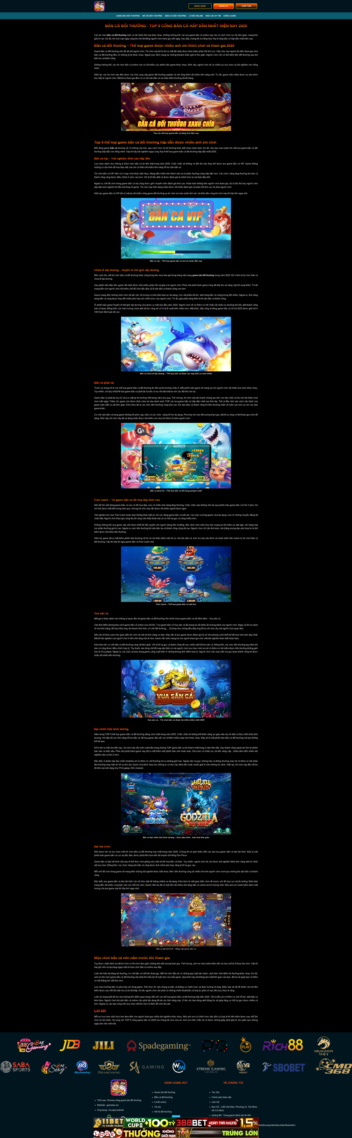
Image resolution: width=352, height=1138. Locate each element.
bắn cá (113, 148)
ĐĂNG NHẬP (200, 6)
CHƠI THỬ (246, 6)
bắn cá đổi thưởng (116, 35)
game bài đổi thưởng (203, 275)
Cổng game (229, 16)
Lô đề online (196, 16)
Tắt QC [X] (176, 1116)
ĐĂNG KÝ (223, 6)
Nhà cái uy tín (213, 16)
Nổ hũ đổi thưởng (152, 16)
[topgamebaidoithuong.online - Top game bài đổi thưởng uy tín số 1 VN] (108, 6)
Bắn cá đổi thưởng (175, 16)
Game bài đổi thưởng (128, 16)
